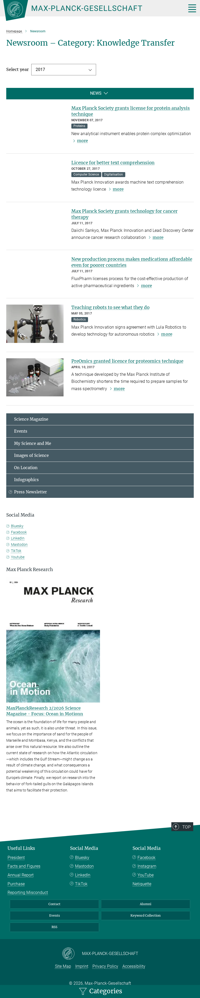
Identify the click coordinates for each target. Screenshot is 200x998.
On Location (26, 467)
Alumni (145, 904)
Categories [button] (105, 991)
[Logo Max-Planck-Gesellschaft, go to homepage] (88, 10)
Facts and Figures (24, 866)
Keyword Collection (145, 915)
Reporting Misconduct (28, 892)
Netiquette (142, 883)
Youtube (17, 557)
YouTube (146, 875)
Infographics (26, 479)
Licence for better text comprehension (112, 163)
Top (186, 827)
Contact (54, 904)
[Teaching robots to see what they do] (35, 324)
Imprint (81, 966)
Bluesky (17, 526)
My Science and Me (32, 443)
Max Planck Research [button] (29, 569)
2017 (40, 69)
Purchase (16, 883)
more (82, 140)
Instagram (147, 866)
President (16, 857)
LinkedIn (17, 538)
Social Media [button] (20, 515)
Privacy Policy (105, 966)
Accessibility (133, 966)
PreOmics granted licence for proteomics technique (127, 361)
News (96, 93)
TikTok (16, 551)
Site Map (63, 966)
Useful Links (21, 848)
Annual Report (21, 875)
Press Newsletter (30, 491)
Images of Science (31, 455)
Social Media (84, 848)
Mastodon (19, 544)
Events (20, 431)
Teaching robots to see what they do (110, 307)
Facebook (19, 532)
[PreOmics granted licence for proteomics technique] (35, 377)
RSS (54, 927)
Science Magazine (31, 419)
